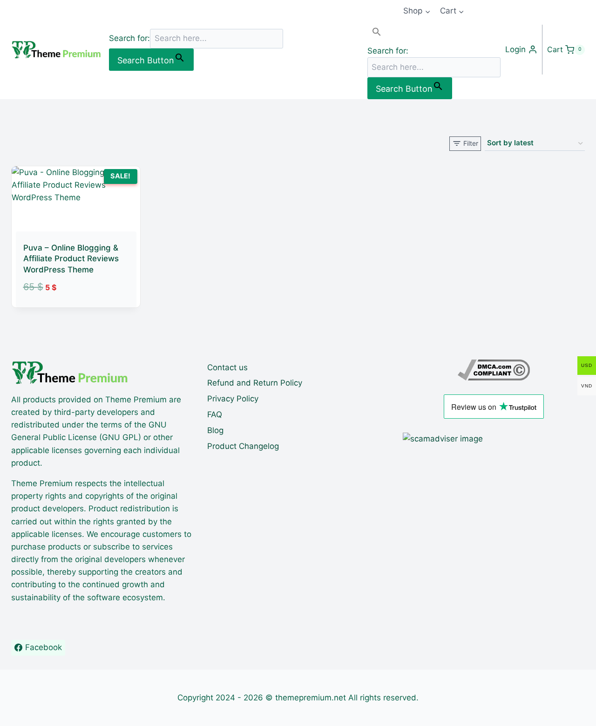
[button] (434, 33)
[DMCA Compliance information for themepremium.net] (494, 370)
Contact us (227, 367)
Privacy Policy (232, 398)
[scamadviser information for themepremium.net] (494, 439)
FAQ (214, 414)
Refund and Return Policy (254, 382)
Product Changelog (243, 446)
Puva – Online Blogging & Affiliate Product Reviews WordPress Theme (71, 259)
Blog (215, 430)
